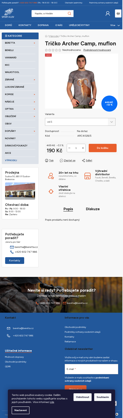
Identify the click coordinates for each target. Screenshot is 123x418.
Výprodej (11, 160)
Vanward (10, 57)
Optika (9, 109)
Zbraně (9, 79)
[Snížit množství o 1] (69, 148)
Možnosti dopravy (14, 357)
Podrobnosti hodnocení (97, 49)
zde (52, 402)
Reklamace (70, 341)
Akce (8, 153)
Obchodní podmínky (73, 3)
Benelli (9, 50)
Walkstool (12, 72)
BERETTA (10, 43)
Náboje (9, 101)
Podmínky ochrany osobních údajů (103, 3)
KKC (7, 65)
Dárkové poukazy (16, 145)
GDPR (8, 366)
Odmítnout (82, 397)
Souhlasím (103, 397)
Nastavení (20, 410)
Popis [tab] (68, 209)
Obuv (8, 123)
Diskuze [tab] (93, 209)
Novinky (10, 138)
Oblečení (10, 116)
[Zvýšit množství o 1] (83, 148)
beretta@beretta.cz (26, 247)
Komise (9, 94)
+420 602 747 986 (26, 251)
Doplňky (10, 131)
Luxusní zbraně (14, 87)
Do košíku (102, 147)
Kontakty (14, 260)
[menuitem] (8, 25)
